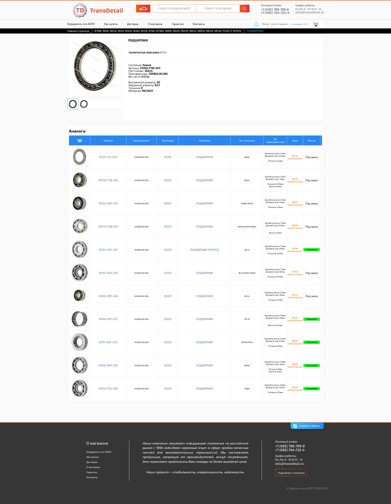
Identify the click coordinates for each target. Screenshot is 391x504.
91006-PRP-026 (108, 296)
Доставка (132, 24)
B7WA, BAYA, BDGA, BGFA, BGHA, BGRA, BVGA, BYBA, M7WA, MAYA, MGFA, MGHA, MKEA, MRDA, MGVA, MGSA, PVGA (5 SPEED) (167, 31)
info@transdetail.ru (309, 12)
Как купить (111, 24)
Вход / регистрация (275, 24)
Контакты (199, 24)
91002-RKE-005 (108, 203)
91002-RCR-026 (108, 273)
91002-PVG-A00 (108, 388)
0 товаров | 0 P (299, 24)
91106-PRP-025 (108, 319)
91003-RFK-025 (108, 249)
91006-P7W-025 (108, 180)
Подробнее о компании (291, 472)
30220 (167, 157)
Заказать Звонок (309, 425)
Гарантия (177, 24)
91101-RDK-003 (108, 342)
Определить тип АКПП (81, 24)
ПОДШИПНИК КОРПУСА (204, 249)
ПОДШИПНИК (204, 157)
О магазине (155, 24)
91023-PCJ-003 (108, 157)
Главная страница (78, 31)
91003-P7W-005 (108, 226)
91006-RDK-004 (108, 365)
